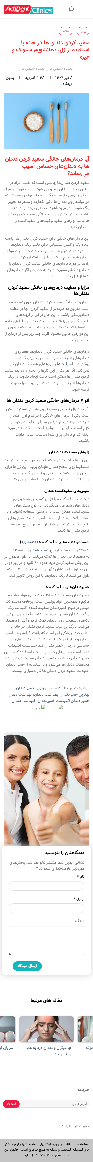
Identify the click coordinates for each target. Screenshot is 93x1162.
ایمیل (79, 899)
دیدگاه (79, 921)
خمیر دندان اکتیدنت (73, 701)
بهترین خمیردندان (75, 694)
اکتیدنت (55, 688)
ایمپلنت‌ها (65, 364)
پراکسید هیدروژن (38, 550)
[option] (46, 1039)
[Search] (71, 10)
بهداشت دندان (46, 694)
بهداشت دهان (20, 694)
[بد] (55, 708)
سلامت (65, 31)
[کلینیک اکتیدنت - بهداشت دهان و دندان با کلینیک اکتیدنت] (28, 9)
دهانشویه (28, 542)
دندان (16, 701)
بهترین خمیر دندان (31, 688)
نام (80, 876)
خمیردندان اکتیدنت (39, 701)
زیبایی (83, 31)
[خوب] (38, 708)
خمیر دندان (80, 1126)
